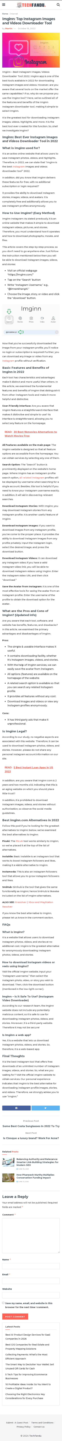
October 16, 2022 (27, 28)
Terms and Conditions (42, 1422)
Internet (14, 14)
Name (6, 1259)
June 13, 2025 (23, 1182)
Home (5, 14)
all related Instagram (32, 477)
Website (7, 1289)
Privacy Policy (23, 1426)
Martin (8, 28)
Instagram (19, 166)
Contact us (39, 1426)
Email (6, 1274)
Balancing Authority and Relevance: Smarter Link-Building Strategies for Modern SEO (37, 1162)
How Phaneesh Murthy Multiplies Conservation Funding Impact (35, 1176)
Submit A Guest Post (17, 1422)
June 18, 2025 (23, 1169)
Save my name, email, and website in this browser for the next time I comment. (28, 1305)
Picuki (19, 841)
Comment (9, 1214)
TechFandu (35, 1435)
